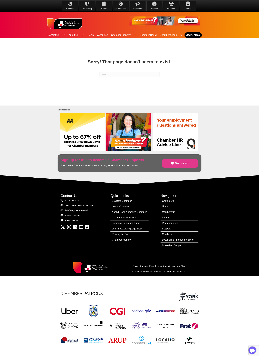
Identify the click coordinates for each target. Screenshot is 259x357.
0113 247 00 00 (72, 200)
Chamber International (124, 217)
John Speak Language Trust (127, 228)
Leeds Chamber (120, 206)
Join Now (193, 35)
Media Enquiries (72, 215)
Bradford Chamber (122, 201)
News (91, 35)
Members (167, 234)
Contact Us (53, 35)
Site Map (181, 266)
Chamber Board (148, 35)
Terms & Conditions (165, 266)
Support (166, 228)
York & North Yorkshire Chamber (129, 212)
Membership (168, 212)
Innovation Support (172, 245)
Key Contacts (71, 220)
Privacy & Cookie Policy (143, 266)
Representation (170, 223)
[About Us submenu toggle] (83, 35)
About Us (73, 35)
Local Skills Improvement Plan (178, 239)
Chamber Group (168, 35)
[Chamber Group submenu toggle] (181, 35)
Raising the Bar (120, 234)
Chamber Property (121, 35)
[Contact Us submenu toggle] (64, 35)
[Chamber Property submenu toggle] (135, 35)
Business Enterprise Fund (126, 223)
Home (165, 206)
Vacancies (102, 35)
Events (165, 217)
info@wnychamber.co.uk (76, 210)
